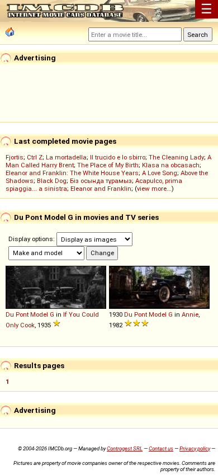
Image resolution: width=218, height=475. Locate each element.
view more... (154, 188)
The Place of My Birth (108, 165)
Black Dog (52, 181)
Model (39, 314)
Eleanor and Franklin (100, 188)
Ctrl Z (34, 157)
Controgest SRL (125, 448)
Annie (190, 314)
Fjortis (14, 157)
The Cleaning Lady (176, 157)
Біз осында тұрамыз (101, 181)
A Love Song (159, 173)
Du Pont (17, 314)
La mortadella (66, 157)
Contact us (161, 448)
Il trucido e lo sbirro (117, 157)
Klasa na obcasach (171, 165)
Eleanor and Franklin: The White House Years (72, 173)
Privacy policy (194, 448)
